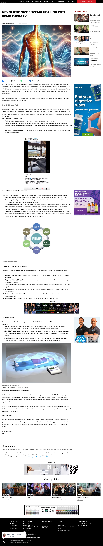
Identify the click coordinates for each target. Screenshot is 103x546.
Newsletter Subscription (45, 527)
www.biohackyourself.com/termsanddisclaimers (39, 457)
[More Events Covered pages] (54, 1)
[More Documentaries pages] (41, 1)
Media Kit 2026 (13, 528)
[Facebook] (86, 525)
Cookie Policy (61, 525)
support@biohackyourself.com (85, 523)
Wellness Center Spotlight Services (29, 535)
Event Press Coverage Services (30, 533)
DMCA (59, 528)
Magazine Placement (28, 523)
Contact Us (12, 526)
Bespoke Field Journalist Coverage (31, 537)
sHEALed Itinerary (27, 528)
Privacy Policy (61, 523)
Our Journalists (13, 525)
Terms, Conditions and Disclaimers (67, 527)
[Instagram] (78, 525)
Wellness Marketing (28, 525)
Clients (24, 531)
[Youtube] (84, 525)
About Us (12, 523)
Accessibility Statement (64, 530)
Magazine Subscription (45, 524)
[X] (81, 525)
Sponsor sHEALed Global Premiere (31, 526)
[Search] (98, 1)
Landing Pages (26, 530)
